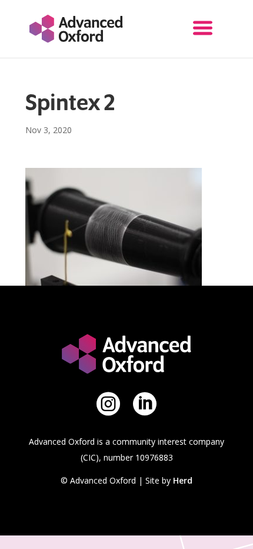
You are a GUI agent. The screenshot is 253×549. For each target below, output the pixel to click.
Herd (182, 480)
